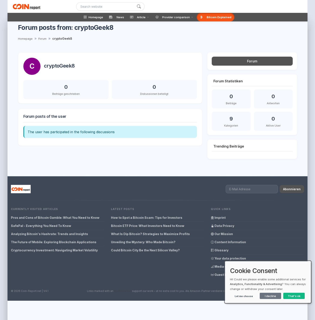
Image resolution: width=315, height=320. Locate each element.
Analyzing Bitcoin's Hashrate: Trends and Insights (49, 234)
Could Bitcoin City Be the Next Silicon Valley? (145, 250)
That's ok (294, 296)
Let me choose (244, 296)
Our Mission (223, 234)
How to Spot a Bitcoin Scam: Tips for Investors (146, 217)
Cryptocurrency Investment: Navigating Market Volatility (54, 250)
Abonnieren (292, 189)
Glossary (221, 250)
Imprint (220, 217)
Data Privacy (224, 226)
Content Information (230, 242)
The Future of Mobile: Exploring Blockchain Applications (53, 242)
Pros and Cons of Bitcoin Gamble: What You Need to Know (55, 217)
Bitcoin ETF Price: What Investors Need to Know (147, 226)
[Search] (139, 6)
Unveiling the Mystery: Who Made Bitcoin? (143, 242)
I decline (270, 296)
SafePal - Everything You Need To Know (41, 226)
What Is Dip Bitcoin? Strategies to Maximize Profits (150, 234)
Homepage (25, 38)
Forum (42, 38)
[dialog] (268, 282)
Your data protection (230, 258)
